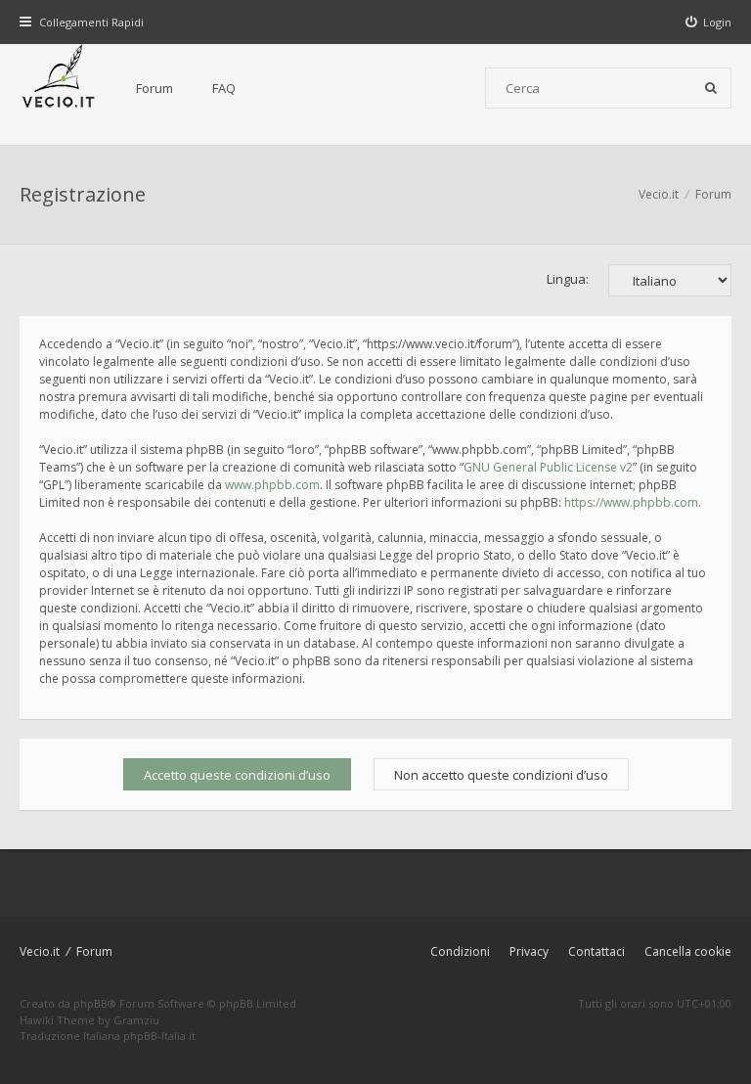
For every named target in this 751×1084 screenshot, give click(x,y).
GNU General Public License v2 (548, 467)
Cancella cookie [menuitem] (687, 951)
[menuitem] (708, 22)
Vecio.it (40, 951)
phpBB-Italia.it (159, 1035)
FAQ (224, 88)
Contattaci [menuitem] (596, 951)
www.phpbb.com (272, 484)
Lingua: (568, 279)
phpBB (90, 1003)
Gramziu (136, 1020)
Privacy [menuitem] (529, 951)
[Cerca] (710, 88)
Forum (154, 88)
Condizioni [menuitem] (460, 951)
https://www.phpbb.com (631, 502)
